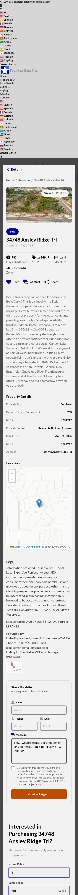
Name (20, 702)
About (3, 93)
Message (21, 734)
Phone (21, 718)
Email (48, 718)
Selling (3, 86)
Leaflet (17, 546)
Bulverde (24, 180)
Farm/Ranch (7, 83)
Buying (4, 90)
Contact (4, 97)
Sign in (12, 64)
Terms (27, 784)
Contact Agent (39, 794)
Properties (6, 79)
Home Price (16, 864)
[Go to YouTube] (1, 8)
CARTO (66, 546)
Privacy (36, 784)
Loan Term (15, 882)
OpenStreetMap (35, 546)
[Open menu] (1, 156)
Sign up (4, 64)
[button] (39, 503)
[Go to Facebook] (1, 5)
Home (10, 180)
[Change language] (3, 12)
